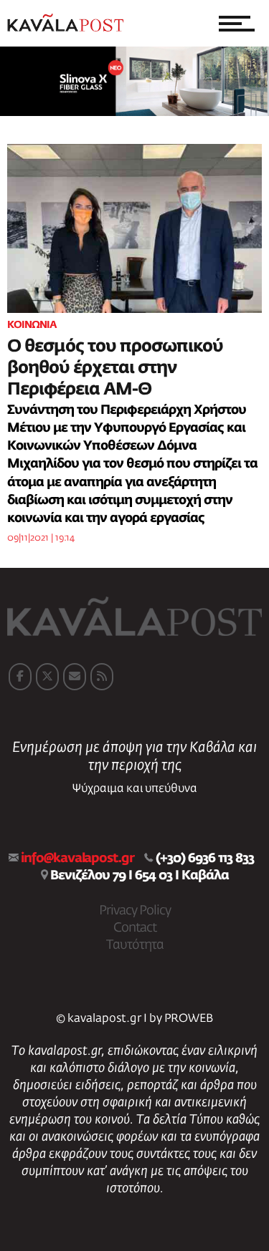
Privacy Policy (135, 910)
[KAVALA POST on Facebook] (20, 676)
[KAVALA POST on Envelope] (74, 676)
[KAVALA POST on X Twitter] (47, 676)
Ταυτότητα (135, 945)
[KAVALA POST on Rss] (101, 676)
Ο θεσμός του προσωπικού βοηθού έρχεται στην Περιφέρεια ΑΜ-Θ (115, 368)
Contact (134, 928)
